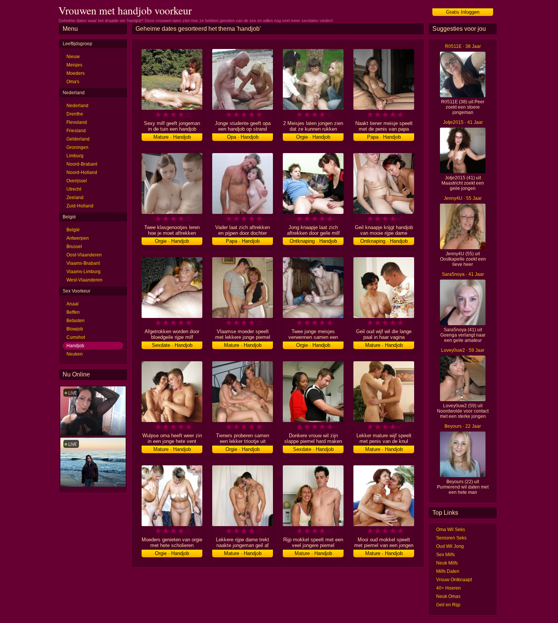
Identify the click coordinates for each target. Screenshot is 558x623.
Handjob (75, 345)
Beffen (73, 312)
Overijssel (76, 180)
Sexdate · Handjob (172, 345)
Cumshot (75, 337)
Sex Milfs (445, 554)
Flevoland (76, 122)
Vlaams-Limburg (83, 271)
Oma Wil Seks (450, 529)
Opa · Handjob (243, 137)
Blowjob (74, 329)
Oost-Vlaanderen (84, 255)
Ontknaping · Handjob (313, 241)
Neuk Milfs (447, 563)
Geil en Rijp (448, 604)
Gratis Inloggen (462, 12)
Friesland (76, 130)
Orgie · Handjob (313, 137)
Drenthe (74, 114)
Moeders (75, 73)
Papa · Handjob (384, 137)
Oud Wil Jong (450, 546)
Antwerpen (77, 238)
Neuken (74, 354)
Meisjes (74, 65)
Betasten (75, 320)
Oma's (72, 81)
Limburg (75, 155)
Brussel (74, 246)
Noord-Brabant (81, 164)
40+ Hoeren (448, 588)
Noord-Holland (81, 172)
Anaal (72, 304)
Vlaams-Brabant (83, 263)
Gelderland (78, 139)
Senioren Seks (451, 538)
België (73, 229)
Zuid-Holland (79, 206)
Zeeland (75, 197)
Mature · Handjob (172, 137)
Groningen (77, 147)
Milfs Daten (447, 571)
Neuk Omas (448, 596)
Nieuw (73, 56)
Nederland (77, 105)
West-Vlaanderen (84, 280)
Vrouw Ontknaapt (454, 579)
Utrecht (73, 189)
